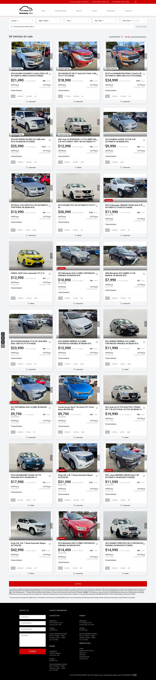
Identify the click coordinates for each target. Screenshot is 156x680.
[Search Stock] (3, 342)
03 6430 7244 (104, 2)
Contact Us (128, 11)
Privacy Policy (98, 675)
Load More (78, 584)
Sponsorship (111, 11)
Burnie (95, 2)
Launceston (74, 2)
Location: (14, 21)
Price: (68, 21)
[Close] (3, 346)
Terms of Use (117, 675)
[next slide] (51, 56)
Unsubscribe (108, 675)
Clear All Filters (141, 27)
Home (43, 11)
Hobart (115, 2)
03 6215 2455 (124, 2)
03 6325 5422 (83, 2)
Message (24, 635)
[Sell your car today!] (3, 334)
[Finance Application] (3, 338)
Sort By (127, 37)
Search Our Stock (60, 11)
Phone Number (26, 629)
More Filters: (127, 21)
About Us (79, 11)
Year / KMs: (98, 21)
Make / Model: (43, 21)
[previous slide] (10, 56)
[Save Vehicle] (50, 74)
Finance (94, 11)
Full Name (25, 617)
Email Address (26, 623)
